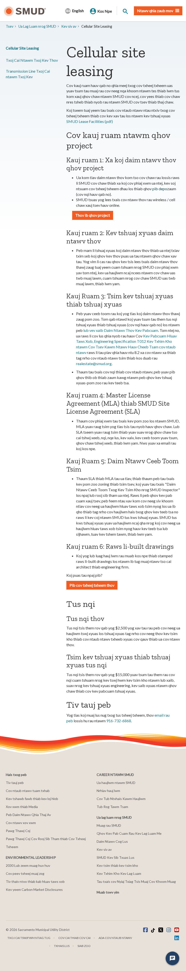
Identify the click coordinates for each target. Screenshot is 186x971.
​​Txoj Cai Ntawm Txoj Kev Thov (32, 60)
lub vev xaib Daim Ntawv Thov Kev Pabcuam (120, 330)
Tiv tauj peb (15, 783)
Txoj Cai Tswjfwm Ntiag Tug (29, 938)
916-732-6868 (118, 720)
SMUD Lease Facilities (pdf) (89, 121)
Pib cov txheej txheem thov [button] (92, 585)
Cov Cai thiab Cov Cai (74, 938)
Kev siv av (104, 849)
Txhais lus (62, 946)
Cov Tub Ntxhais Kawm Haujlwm (121, 799)
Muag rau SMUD (109, 825)
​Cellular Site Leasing (22, 48)
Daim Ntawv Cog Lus (112, 841)
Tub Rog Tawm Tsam (112, 807)
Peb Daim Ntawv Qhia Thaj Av (28, 815)
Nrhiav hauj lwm (108, 791)
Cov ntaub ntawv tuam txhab (28, 791)
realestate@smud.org (94, 363)
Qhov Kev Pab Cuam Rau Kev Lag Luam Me (129, 833)
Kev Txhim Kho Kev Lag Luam (119, 873)
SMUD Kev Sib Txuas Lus (115, 857)
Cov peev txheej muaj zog (25, 873)
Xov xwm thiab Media (22, 807)
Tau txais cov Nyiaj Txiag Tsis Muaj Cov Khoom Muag (136, 881)
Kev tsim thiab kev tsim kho (117, 865)
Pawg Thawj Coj (18, 831)
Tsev (9, 26)
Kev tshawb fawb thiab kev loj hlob (32, 799)
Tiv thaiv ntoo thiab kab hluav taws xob (35, 881)
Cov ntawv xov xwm (21, 823)
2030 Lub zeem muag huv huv (28, 865)
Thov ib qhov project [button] (92, 215)
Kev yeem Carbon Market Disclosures (34, 889)
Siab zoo (84, 946)
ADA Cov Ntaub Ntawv (115, 938)
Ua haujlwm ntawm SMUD (116, 783)
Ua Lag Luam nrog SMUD (37, 26)
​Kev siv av (68, 26)
